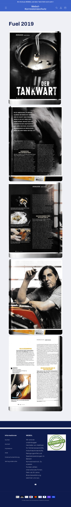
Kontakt (7, 444)
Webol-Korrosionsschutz (32, 500)
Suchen (7, 440)
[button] (6, 8)
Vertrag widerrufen (11, 461)
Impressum (8, 448)
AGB (6, 453)
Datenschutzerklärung (12, 457)
